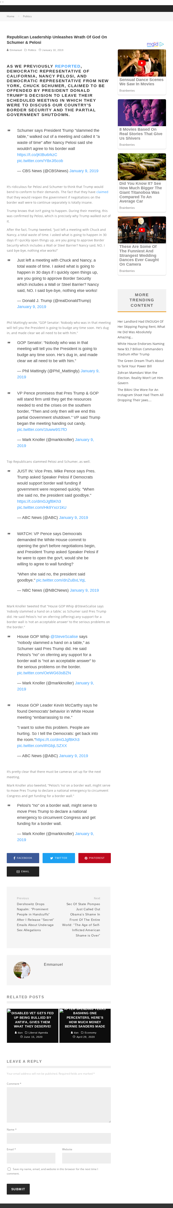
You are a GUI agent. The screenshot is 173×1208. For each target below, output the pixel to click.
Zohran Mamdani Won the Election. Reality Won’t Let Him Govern (140, 377)
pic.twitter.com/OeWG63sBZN (44, 673)
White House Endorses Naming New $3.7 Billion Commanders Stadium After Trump (141, 349)
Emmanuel (15, 50)
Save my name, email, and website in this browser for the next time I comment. (52, 1171)
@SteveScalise (64, 636)
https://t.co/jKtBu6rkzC (37, 154)
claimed (102, 192)
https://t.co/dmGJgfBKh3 (39, 501)
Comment (14, 1084)
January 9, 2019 (83, 171)
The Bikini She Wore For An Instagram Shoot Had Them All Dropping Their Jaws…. (141, 395)
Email (11, 1149)
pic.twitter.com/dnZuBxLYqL (61, 580)
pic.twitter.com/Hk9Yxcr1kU (41, 507)
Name (12, 1129)
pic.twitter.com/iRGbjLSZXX (42, 745)
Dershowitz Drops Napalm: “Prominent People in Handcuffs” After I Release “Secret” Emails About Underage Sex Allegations (35, 914)
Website (67, 1149)
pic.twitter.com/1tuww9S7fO (42, 429)
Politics (32, 50)
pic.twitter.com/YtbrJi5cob (40, 161)
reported (68, 66)
